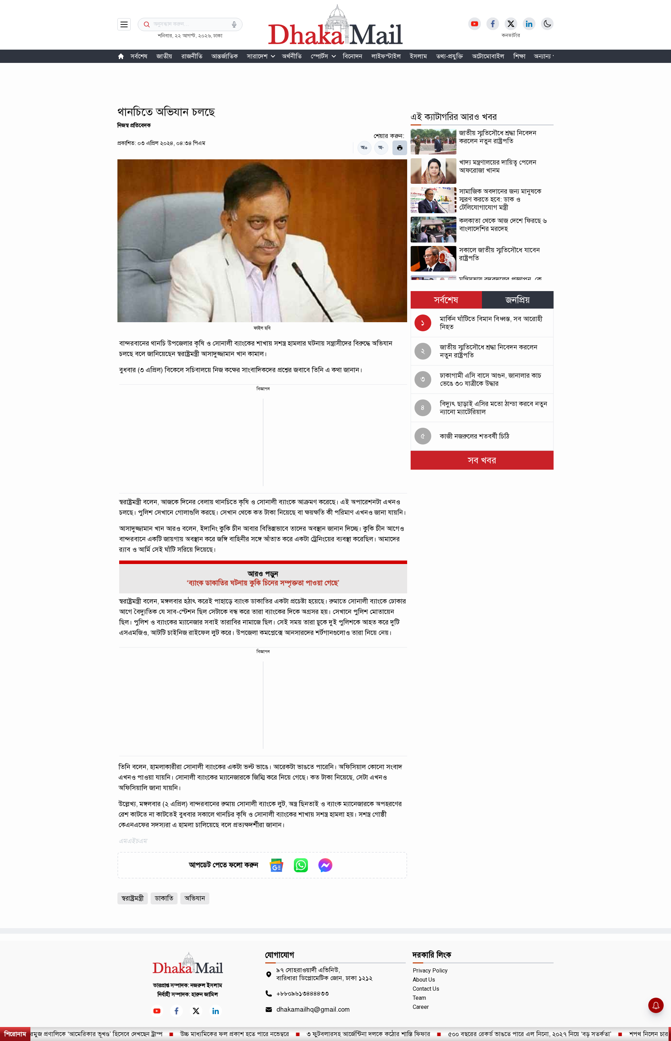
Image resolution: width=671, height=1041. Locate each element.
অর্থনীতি (292, 56)
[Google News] (276, 865)
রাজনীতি (191, 56)
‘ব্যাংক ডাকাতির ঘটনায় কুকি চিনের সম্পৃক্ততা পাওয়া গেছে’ (263, 583)
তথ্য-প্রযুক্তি (449, 56)
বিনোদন (352, 56)
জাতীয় (164, 56)
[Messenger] (325, 865)
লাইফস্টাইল (386, 56)
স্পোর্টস (319, 56)
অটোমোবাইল (488, 56)
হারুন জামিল (205, 994)
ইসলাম (418, 56)
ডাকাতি (164, 898)
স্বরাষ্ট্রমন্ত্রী (133, 898)
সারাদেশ (257, 56)
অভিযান (195, 898)
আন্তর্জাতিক (224, 56)
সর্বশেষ (139, 56)
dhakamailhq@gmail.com (313, 1009)
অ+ (364, 148)
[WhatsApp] (301, 865)
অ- (381, 148)
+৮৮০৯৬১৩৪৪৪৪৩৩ (302, 993)
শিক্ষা (519, 56)
